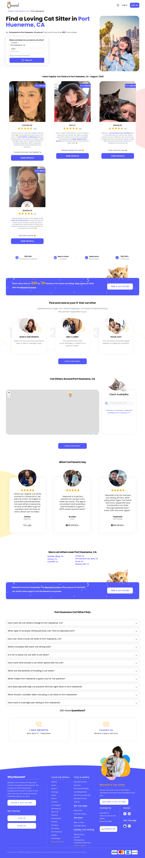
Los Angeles (56, 805)
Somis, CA (79, 561)
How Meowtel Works (81, 788)
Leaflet (90, 434)
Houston (54, 802)
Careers (77, 802)
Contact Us (106, 732)
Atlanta (54, 782)
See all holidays (80, 845)
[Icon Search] (106, 403)
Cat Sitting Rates (80, 792)
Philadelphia (56, 818)
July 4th (77, 837)
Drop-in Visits (79, 822)
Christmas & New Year (82, 843)
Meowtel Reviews (80, 798)
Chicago (54, 792)
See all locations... (58, 842)
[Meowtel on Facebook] (124, 813)
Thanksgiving (79, 840)
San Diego (55, 828)
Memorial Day (79, 834)
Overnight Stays (80, 826)
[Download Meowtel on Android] (129, 826)
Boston (54, 788)
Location (14, 43)
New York (54, 812)
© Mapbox (96, 434)
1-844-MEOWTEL (39, 732)
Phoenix (54, 822)
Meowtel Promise (28, 287)
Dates (13, 49)
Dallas (53, 795)
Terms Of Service (47, 852)
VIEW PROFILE (27, 158)
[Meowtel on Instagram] (129, 813)
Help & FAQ (78, 810)
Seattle (54, 835)
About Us (77, 785)
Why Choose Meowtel (82, 795)
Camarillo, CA (52, 562)
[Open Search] (118, 5)
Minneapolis (56, 808)
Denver (54, 798)
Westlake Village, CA (55, 556)
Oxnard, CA (79, 556)
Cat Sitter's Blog (80, 814)
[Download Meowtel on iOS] (124, 826)
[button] (70, 394)
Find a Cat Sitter (72, 361)
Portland (54, 825)
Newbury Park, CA (82, 564)
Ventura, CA (52, 559)
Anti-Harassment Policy (76, 852)
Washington (56, 838)
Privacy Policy (60, 852)
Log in (124, 5)
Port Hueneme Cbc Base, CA (86, 559)
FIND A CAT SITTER (120, 286)
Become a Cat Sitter (114, 802)
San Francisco (56, 832)
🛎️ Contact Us (108, 829)
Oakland (54, 815)
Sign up (134, 5)
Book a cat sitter (21, 803)
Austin (53, 785)
